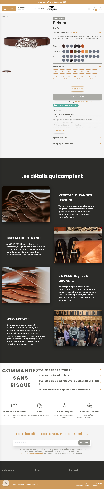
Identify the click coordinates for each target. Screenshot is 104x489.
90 (82, 71)
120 (88, 76)
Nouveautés (39, 9)
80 (69, 71)
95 (88, 71)
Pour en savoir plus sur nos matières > (66, 42)
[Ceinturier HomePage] (52, 8)
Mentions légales (9, 485)
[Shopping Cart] (94, 8)
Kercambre (98, 486)
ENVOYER (84, 442)
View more (59, 130)
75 (62, 71)
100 (94, 71)
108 (62, 76)
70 (56, 71)
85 (75, 71)
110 (69, 76)
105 (55, 76)
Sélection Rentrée (21, 8)
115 (75, 76)
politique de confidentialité (32, 453)
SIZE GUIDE (77, 89)
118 (82, 76)
